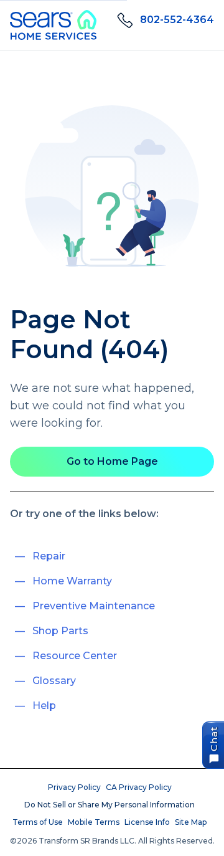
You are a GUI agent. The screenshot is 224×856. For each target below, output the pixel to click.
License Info (147, 822)
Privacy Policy (74, 787)
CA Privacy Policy (139, 787)
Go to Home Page (112, 461)
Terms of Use (37, 822)
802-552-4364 (177, 20)
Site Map (191, 822)
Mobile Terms (93, 822)
